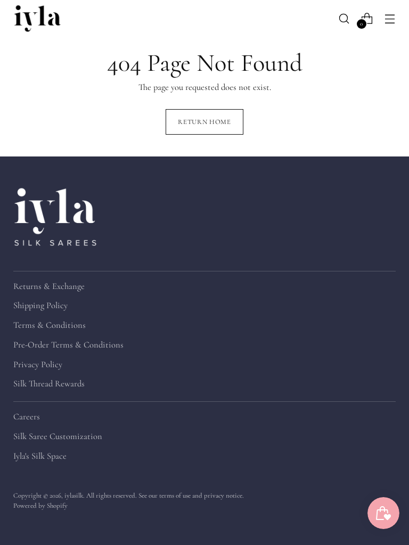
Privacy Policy (37, 364)
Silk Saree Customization (57, 436)
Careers (26, 416)
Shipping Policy (40, 305)
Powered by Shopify (40, 505)
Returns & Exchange (49, 286)
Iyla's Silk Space (40, 456)
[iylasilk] (37, 18)
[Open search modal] (344, 18)
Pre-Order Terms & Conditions (68, 345)
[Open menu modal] (390, 18)
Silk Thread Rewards (49, 383)
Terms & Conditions (49, 325)
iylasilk (73, 495)
